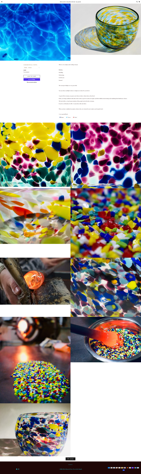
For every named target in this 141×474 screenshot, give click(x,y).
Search (70, 464)
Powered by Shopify (77, 469)
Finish (25, 67)
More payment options (32, 82)
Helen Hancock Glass (70, 2)
